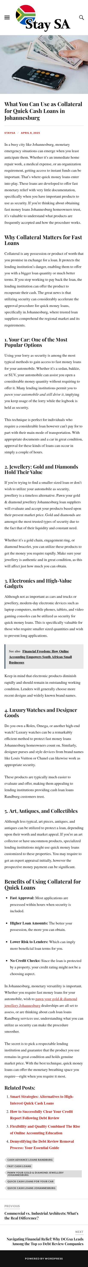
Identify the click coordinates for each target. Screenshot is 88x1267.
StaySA (9, 132)
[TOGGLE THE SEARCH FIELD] (81, 17)
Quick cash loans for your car (30, 1181)
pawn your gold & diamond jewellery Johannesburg (35, 1173)
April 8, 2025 (30, 132)
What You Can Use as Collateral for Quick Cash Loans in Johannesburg (43, 110)
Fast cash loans (19, 1166)
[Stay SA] (44, 18)
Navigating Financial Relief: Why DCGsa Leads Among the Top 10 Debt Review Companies (45, 1241)
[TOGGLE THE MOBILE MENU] (7, 17)
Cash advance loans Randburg (30, 1159)
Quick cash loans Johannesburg (31, 1188)
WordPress (54, 1258)
